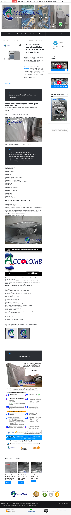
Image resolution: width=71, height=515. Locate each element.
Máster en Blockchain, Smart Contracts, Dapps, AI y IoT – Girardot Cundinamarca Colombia (36, 1)
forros (42, 71)
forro (42, 68)
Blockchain (27, 33)
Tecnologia (33, 33)
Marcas (8, 40)
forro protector (37, 71)
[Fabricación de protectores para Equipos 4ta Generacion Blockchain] (35, 17)
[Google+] (44, 34)
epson (12, 40)
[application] (59, 66)
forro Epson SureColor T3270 (37, 69)
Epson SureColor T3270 (34, 68)
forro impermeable (29, 71)
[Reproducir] (52, 70)
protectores (33, 75)
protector (36, 74)
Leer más (8, 482)
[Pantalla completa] (66, 70)
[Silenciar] (63, 70)
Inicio (9, 33)
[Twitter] (39, 34)
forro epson (27, 69)
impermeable (30, 74)
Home (5, 40)
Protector (39, 66)
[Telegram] (37, 34)
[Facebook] (42, 34)
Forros (22, 33)
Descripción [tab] (8, 83)
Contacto (14, 33)
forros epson (27, 72)
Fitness (18, 33)
